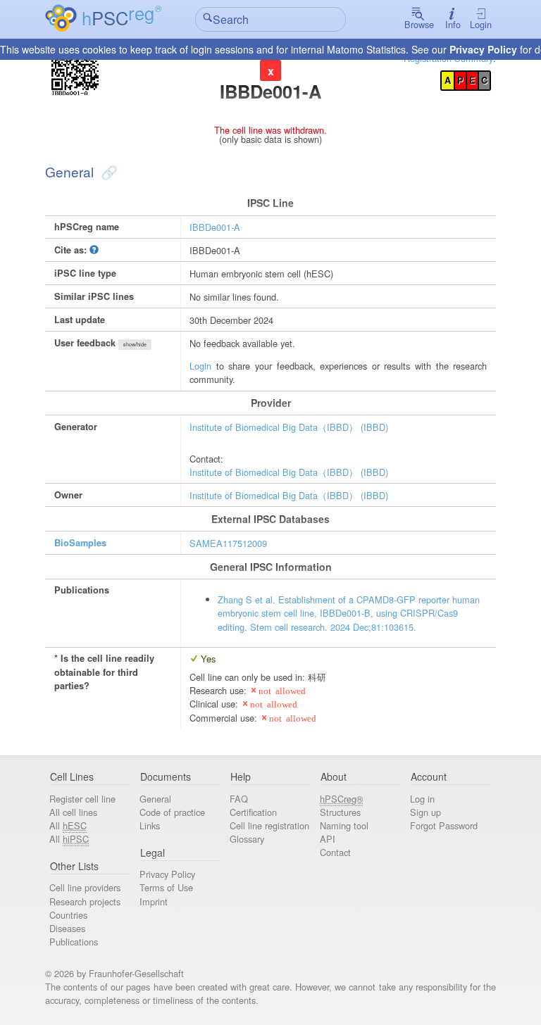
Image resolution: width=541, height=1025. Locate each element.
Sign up (425, 812)
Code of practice (172, 812)
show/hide (135, 344)
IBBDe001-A (214, 227)
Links (149, 825)
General (155, 798)
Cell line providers (84, 887)
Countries (68, 915)
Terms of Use (166, 887)
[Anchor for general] (107, 171)
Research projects (84, 901)
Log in (422, 798)
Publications (73, 941)
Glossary (247, 838)
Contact (335, 852)
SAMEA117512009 (228, 543)
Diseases (67, 928)
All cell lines (73, 812)
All (68, 825)
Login (481, 24)
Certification (253, 812)
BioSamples (80, 542)
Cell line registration (269, 825)
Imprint (153, 901)
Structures (340, 812)
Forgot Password (444, 825)
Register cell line (82, 798)
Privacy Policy (483, 49)
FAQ (239, 798)
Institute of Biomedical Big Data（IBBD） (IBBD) (288, 427)
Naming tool (344, 825)
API (327, 838)
